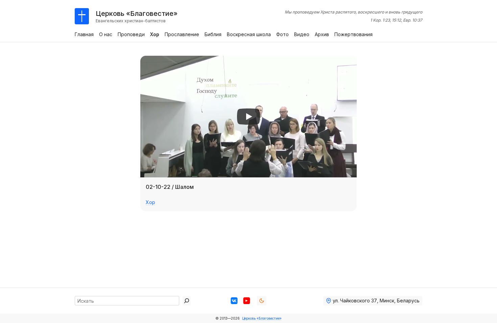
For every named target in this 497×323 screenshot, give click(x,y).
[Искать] (187, 300)
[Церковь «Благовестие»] (82, 16)
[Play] (248, 116)
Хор (150, 202)
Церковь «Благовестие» (262, 318)
